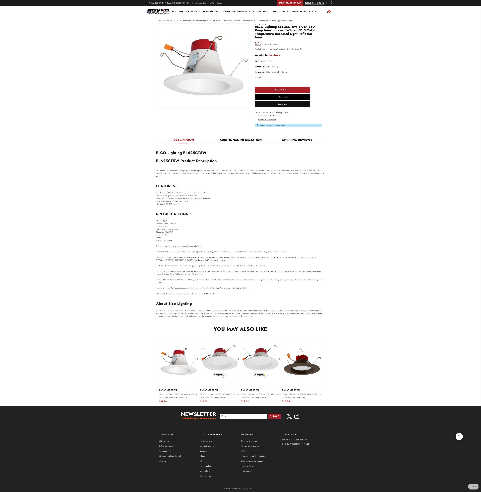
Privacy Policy (205, 466)
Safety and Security (189, 11)
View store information (267, 119)
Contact (314, 11)
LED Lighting (164, 441)
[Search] (332, 3)
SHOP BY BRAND (299, 11)
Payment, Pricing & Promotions (253, 456)
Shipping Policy (206, 476)
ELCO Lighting (271, 66)
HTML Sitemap (247, 471)
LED (174, 11)
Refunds (244, 451)
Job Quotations (206, 441)
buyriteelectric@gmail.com (210, 3)
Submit (274, 416)
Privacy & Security (248, 466)
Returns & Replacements (250, 446)
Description (183, 140)
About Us (203, 456)
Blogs (202, 461)
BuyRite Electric (165, 20)
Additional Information (240, 140)
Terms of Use (205, 471)
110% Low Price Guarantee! (252, 461)
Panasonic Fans (211, 11)
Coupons (203, 451)
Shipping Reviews (297, 140)
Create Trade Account (290, 3)
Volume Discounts (207, 446)
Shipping (258, 44)
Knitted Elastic (280, 11)
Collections (186, 20)
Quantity (258, 77)
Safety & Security (166, 446)
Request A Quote (314, 3)
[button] (459, 436)
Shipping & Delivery (249, 441)
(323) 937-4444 (183, 3)
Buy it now (282, 104)
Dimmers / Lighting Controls (238, 11)
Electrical (263, 11)
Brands (176, 20)
